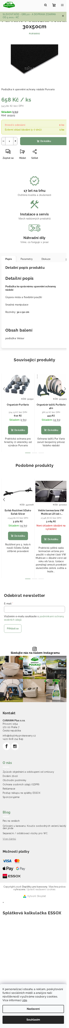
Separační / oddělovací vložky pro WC (25, 833)
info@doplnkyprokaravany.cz (19, 735)
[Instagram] (15, 746)
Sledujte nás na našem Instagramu (35, 652)
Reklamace (9, 788)
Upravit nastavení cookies (41, 889)
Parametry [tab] (27, 259)
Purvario (34, 34)
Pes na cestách (11, 821)
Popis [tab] (8, 259)
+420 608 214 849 (13, 739)
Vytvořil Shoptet (36, 896)
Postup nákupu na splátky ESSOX (21, 793)
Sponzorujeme (11, 797)
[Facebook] (6, 746)
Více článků (9, 839)
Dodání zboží (10, 776)
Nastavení (33, 1008)
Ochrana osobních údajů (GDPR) (21, 784)
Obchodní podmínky (14, 780)
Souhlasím (33, 1019)
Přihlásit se (13, 628)
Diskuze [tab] (46, 259)
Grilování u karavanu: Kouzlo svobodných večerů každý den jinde (34, 827)
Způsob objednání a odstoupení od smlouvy (28, 771)
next (65, 389)
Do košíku (45, 141)
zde (24, 1000)
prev (4, 389)
